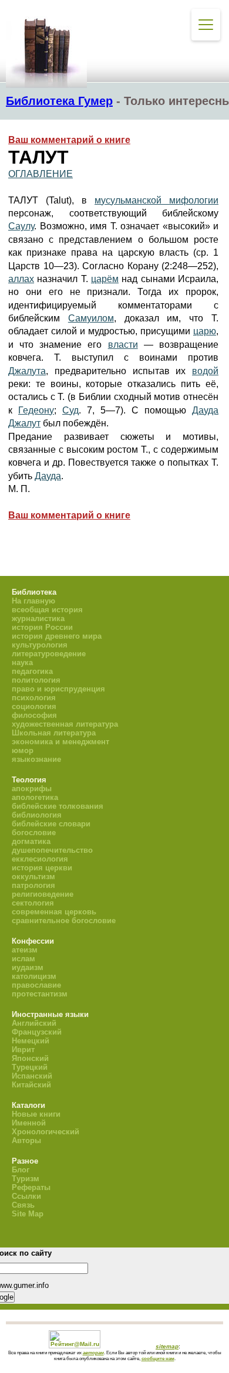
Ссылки (26, 1196)
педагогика (32, 671)
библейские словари (51, 823)
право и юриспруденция (58, 688)
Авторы (26, 1140)
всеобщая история (47, 609)
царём (105, 279)
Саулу (21, 226)
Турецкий (30, 1067)
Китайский (31, 1084)
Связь (23, 1205)
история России (42, 627)
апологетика (35, 797)
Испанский (32, 1076)
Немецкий (30, 1040)
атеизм (25, 949)
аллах (21, 279)
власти (123, 345)
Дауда (205, 410)
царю (204, 331)
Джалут (24, 423)
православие (36, 985)
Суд (70, 410)
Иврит (23, 1049)
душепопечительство (52, 850)
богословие (34, 832)
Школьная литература (54, 732)
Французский (37, 1032)
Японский (30, 1058)
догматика (31, 841)
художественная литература (65, 724)
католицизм (34, 976)
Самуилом (91, 318)
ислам (23, 958)
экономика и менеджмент (60, 741)
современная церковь (54, 911)
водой (205, 371)
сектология (33, 903)
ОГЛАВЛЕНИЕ (40, 174)
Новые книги (36, 1114)
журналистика (38, 618)
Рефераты (31, 1187)
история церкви (42, 867)
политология (36, 680)
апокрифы (32, 788)
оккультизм (33, 876)
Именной (29, 1122)
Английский (34, 1023)
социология (34, 706)
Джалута (27, 371)
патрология (33, 885)
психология (34, 697)
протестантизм (40, 993)
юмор (22, 750)
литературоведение (49, 653)
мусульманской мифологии (156, 200)
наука (22, 662)
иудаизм (27, 967)
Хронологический (45, 1131)
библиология (37, 815)
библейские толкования (57, 806)
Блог (20, 1169)
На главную (33, 600)
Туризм (25, 1178)
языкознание (36, 759)
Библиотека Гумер (59, 100)
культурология (40, 644)
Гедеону (36, 410)
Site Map (27, 1213)
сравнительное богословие (64, 920)
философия (34, 715)
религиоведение (42, 894)
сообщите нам (158, 1358)
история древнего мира (57, 636)
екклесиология (40, 859)
